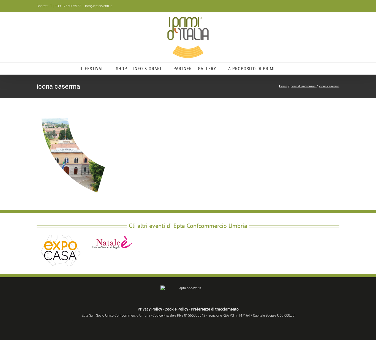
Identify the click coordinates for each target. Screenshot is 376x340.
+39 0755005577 (68, 6)
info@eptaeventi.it (98, 6)
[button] (288, 68)
